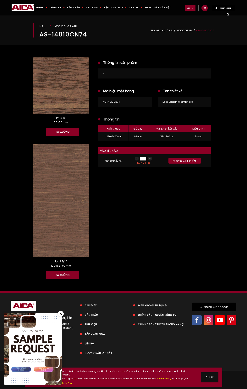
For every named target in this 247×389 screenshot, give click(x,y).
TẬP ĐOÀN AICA (113, 7)
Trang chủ (158, 30)
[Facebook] (197, 320)
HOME (40, 7)
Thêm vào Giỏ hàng (182, 160)
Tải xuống (63, 132)
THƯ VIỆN (92, 7)
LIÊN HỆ (134, 7)
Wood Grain (185, 30)
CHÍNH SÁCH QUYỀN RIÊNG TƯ (157, 314)
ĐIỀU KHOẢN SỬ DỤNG (152, 305)
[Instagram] (208, 320)
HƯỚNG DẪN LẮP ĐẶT (158, 7)
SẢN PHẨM (73, 7)
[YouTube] (220, 320)
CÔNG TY (55, 7)
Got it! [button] (210, 377)
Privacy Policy (164, 378)
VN (188, 8)
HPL (171, 30)
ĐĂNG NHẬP (225, 8)
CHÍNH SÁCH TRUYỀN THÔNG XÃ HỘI (161, 324)
